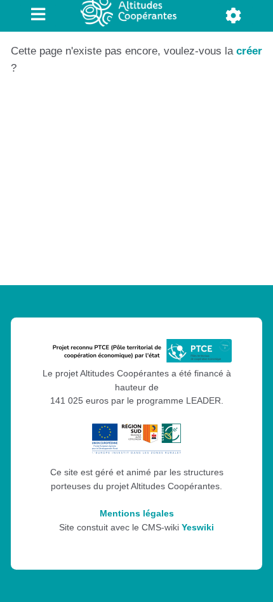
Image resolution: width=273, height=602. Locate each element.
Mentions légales (137, 513)
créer (249, 51)
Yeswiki (198, 527)
